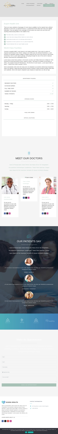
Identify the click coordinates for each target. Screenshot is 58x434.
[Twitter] (5, 421)
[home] (10, 401)
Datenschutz (30, 432)
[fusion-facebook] (5, 213)
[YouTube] (8, 421)
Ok (26, 432)
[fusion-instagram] (10, 213)
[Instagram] (11, 421)
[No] (56, 431)
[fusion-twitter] (7, 213)
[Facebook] (3, 421)
